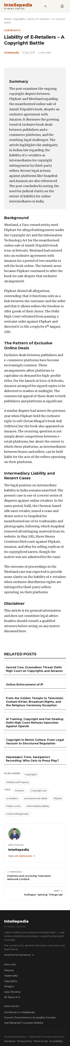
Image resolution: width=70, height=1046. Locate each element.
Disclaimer (10, 1041)
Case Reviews (12, 991)
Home (7, 19)
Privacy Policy (24, 1041)
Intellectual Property (17, 782)
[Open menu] (62, 6)
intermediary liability (38, 806)
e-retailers (12, 798)
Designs (9, 986)
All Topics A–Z (12, 997)
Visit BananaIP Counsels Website (23, 1022)
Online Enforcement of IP (24, 684)
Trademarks (11, 975)
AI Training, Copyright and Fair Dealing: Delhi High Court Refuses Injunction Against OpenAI (35, 722)
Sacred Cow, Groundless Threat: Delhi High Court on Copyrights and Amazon (34, 669)
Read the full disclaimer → (19, 954)
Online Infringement (17, 813)
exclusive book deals (35, 798)
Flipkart (58, 798)
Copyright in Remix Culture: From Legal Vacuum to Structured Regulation (35, 741)
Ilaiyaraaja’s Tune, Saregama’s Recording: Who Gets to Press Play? (32, 758)
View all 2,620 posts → (21, 856)
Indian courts (13, 806)
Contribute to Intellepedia (19, 1012)
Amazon (19, 790)
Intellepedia (18, 5)
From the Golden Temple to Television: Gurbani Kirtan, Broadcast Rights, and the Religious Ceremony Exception (35, 702)
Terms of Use (41, 1041)
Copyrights (19, 19)
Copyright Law (39, 790)
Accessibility (56, 1041)
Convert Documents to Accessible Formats (30, 1017)
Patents (9, 970)
